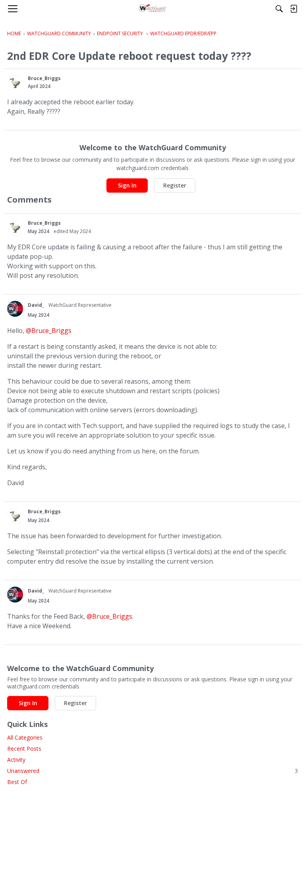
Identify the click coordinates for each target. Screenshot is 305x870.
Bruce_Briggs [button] (44, 78)
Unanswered (152, 770)
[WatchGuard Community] (152, 8)
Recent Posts (24, 748)
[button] (15, 83)
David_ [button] (36, 305)
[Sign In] (293, 8)
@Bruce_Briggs (48, 330)
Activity (16, 759)
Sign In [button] (127, 185)
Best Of (17, 782)
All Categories (24, 737)
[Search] (279, 8)
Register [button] (174, 185)
